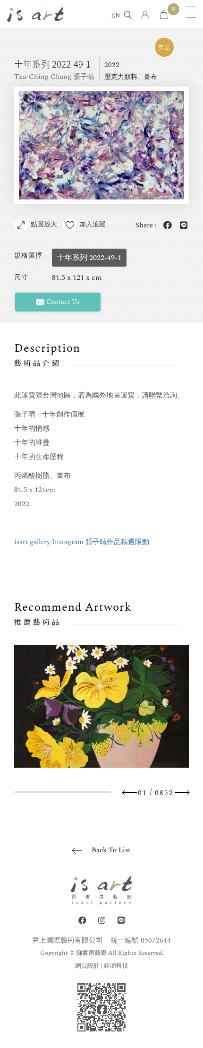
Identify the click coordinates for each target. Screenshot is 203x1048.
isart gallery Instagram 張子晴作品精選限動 (81, 542)
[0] (164, 15)
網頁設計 (87, 965)
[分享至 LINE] (182, 225)
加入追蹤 (92, 224)
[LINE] (121, 920)
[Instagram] (101, 920)
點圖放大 (44, 224)
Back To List (111, 850)
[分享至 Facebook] (166, 225)
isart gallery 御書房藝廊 (35, 14)
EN (115, 16)
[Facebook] (82, 920)
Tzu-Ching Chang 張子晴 (54, 76)
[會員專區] (145, 15)
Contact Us (62, 302)
